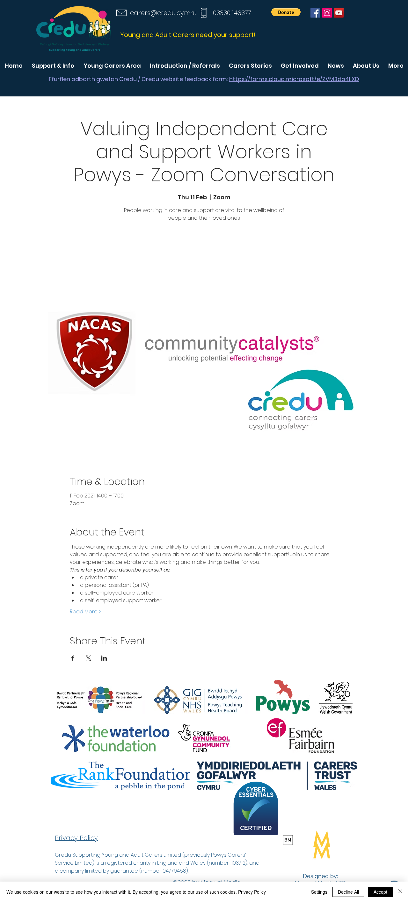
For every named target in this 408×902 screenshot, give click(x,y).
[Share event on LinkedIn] (104, 658)
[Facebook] (315, 13)
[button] (286, 12)
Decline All (348, 892)
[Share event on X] (88, 658)
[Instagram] (327, 13)
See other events (204, 253)
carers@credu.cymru (163, 12)
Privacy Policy (252, 892)
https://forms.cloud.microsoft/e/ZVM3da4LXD (294, 79)
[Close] (400, 892)
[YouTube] (339, 13)
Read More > (85, 611)
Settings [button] (319, 892)
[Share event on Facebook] (73, 658)
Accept (380, 892)
